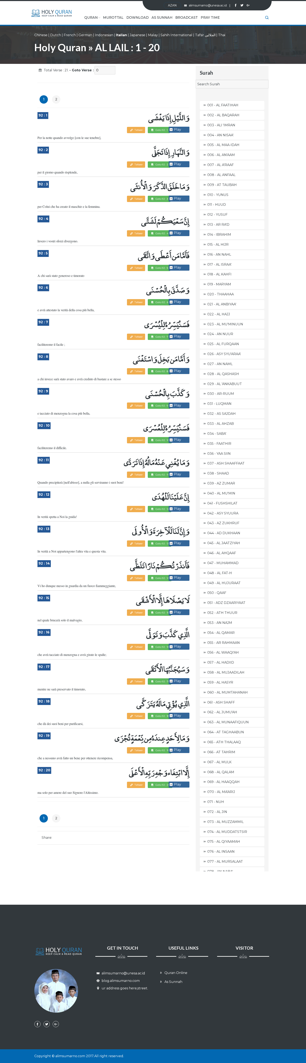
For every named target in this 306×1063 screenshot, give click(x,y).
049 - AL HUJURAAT (224, 583)
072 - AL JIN (217, 812)
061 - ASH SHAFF (221, 702)
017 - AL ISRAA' (219, 264)
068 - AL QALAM (220, 772)
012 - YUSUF (217, 215)
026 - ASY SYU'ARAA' (224, 354)
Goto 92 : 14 (162, 578)
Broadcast (186, 18)
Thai (221, 35)
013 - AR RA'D (218, 225)
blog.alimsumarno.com (120, 981)
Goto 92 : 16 (162, 646)
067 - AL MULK (219, 762)
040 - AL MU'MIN (221, 493)
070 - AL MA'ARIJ (221, 792)
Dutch (55, 35)
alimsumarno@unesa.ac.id (209, 5)
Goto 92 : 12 (162, 508)
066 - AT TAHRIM (221, 752)
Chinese (40, 35)
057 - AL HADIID (220, 662)
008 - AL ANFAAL (221, 175)
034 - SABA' (216, 434)
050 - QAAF (216, 593)
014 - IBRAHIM (219, 235)
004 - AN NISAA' (220, 135)
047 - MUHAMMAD (223, 563)
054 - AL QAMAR (221, 633)
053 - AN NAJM (219, 623)
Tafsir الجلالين (205, 35)
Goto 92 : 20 (162, 784)
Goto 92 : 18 (162, 715)
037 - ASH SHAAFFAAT (226, 463)
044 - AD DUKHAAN (223, 533)
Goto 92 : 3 (161, 198)
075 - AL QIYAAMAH (223, 842)
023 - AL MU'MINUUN (225, 324)
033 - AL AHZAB (220, 424)
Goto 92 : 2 (161, 164)
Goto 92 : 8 (161, 371)
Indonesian (104, 35)
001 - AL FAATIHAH (222, 105)
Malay (153, 35)
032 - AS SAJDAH (221, 414)
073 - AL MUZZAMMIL (225, 822)
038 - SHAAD (218, 473)
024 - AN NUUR (220, 334)
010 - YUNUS (217, 195)
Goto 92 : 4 (161, 233)
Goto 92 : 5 (161, 267)
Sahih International (176, 35)
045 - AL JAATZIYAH (223, 543)
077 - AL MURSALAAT (225, 862)
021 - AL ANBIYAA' (221, 304)
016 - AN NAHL (219, 254)
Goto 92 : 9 (161, 405)
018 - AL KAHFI (219, 274)
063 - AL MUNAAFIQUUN (228, 722)
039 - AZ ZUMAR (221, 483)
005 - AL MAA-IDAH (223, 145)
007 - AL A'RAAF (220, 165)
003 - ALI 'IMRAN (221, 125)
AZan (172, 5)
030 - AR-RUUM (220, 394)
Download (137, 18)
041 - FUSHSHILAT (222, 503)
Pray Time (210, 18)
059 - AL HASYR (220, 682)
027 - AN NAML (220, 364)
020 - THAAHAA (220, 294)
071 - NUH (215, 802)
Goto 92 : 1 (161, 129)
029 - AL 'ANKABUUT (224, 384)
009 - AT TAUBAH (222, 185)
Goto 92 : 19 (162, 750)
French (70, 35)
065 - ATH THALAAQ (224, 742)
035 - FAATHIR (219, 444)
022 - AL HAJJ (218, 314)
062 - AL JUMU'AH (222, 712)
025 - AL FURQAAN (223, 344)
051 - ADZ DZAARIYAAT (226, 603)
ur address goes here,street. (124, 988)
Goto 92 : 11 (161, 474)
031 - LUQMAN (219, 404)
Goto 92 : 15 (162, 612)
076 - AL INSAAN (221, 852)
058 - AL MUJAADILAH (225, 672)
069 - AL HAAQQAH (223, 782)
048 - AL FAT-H (219, 573)
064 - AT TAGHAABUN (225, 732)
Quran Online (175, 973)
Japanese (137, 35)
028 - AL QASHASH (223, 374)
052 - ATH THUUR (222, 613)
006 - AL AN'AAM (221, 155)
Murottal (113, 18)
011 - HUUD (216, 205)
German (85, 35)
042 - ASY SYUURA (222, 513)
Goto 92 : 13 (162, 543)
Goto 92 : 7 (161, 336)
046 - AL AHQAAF (221, 553)
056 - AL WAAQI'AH (223, 652)
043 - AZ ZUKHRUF (223, 523)
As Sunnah (162, 18)
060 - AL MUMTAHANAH (227, 692)
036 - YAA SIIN (219, 454)
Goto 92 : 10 (162, 440)
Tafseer (138, 129)
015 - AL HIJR (218, 245)
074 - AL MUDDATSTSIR (227, 832)
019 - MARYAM (219, 284)
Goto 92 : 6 (161, 302)
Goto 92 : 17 (162, 681)
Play (177, 129)
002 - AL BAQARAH (223, 115)
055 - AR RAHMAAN (223, 643)
